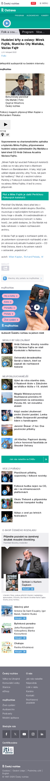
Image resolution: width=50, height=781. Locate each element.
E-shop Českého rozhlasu (19, 530)
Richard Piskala (32, 257)
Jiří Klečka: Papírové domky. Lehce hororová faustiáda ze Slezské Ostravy (30, 442)
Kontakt (30, 695)
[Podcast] (2, 135)
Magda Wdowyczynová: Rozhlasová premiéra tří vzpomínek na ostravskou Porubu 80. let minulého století (29, 399)
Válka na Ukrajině (11, 679)
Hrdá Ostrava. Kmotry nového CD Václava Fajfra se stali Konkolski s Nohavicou (31, 347)
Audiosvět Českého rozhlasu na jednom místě (22, 333)
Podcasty (7, 713)
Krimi (6, 302)
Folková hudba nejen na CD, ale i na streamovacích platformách (30, 489)
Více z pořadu (11, 468)
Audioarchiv (33, 16)
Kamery (45, 16)
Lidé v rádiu (32, 687)
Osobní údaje (19, 771)
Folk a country (10, 32)
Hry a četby (9, 296)
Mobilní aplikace (10, 717)
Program (19, 16)
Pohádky (8, 308)
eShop (5, 691)
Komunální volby (11, 683)
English (5, 773)
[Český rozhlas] (10, 3)
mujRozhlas (7, 287)
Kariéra (29, 691)
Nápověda (31, 683)
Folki (3, 56)
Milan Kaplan (15, 257)
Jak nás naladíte (34, 679)
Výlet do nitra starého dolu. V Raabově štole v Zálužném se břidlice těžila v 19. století (31, 383)
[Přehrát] (5, 124)
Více (40, 32)
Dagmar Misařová (14, 103)
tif (42, 257)
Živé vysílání (10, 320)
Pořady (7, 314)
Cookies (6, 771)
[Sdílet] (7, 135)
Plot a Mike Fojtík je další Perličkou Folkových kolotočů (23, 196)
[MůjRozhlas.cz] (5, 69)
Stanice (6, 687)
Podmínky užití (34, 771)
